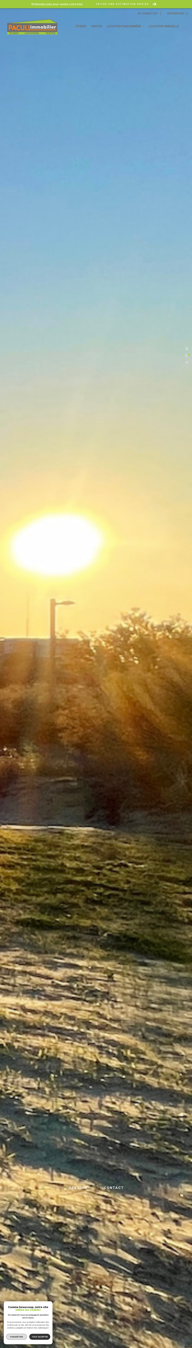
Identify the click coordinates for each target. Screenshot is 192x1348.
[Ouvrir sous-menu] (143, 26)
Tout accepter (40, 1336)
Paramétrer (16, 1336)
